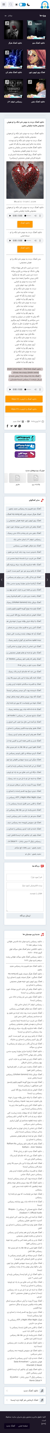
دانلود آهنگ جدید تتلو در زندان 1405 (28, 1151)
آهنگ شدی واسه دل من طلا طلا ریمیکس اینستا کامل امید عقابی (23, 810)
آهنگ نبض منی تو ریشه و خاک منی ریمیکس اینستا (23, 533)
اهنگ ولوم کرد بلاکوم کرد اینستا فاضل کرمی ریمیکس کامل (23, 835)
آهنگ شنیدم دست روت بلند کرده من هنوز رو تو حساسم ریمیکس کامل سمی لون (23, 552)
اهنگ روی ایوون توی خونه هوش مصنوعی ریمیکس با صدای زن (23, 520)
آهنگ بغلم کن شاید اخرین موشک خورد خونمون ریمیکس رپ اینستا (23, 527)
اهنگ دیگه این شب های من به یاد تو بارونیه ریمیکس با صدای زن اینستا (23, 772)
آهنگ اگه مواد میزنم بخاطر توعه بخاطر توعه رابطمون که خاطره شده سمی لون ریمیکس (23, 696)
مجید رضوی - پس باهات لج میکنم (28, 847)
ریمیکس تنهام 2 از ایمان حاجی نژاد (27, 539)
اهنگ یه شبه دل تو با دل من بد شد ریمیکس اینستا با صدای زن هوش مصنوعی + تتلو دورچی (23, 778)
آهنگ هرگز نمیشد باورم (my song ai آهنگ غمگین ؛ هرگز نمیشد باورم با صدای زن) (23, 514)
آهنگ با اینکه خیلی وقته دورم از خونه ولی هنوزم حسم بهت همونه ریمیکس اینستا (23, 621)
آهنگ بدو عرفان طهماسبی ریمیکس (27, 545)
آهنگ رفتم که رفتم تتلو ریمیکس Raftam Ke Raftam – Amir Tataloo (23, 659)
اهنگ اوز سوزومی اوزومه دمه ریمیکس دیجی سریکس (23, 822)
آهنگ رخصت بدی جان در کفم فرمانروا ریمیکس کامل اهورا (23, 596)
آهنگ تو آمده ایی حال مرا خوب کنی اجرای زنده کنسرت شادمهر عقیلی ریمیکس (23, 722)
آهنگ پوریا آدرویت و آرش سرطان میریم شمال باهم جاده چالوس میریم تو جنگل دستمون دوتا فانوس (23, 784)
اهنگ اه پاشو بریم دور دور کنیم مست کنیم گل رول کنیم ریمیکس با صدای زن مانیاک (23, 571)
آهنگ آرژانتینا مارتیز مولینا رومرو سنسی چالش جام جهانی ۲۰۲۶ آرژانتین (23, 583)
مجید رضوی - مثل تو (33, 854)
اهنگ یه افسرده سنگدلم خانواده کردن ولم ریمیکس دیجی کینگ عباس (23, 684)
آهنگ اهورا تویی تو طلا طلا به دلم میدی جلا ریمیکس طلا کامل (23, 747)
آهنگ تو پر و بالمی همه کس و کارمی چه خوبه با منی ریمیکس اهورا (23, 740)
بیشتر (10, 15)
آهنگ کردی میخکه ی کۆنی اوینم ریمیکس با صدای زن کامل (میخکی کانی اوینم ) (23, 753)
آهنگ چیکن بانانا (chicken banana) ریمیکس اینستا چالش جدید (23, 602)
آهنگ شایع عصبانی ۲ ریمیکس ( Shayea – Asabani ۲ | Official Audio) (23, 715)
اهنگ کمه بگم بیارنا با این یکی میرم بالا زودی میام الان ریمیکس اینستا (23, 678)
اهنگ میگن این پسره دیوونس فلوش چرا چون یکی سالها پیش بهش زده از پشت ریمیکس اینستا (23, 759)
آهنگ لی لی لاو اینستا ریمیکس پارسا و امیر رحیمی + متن (23, 766)
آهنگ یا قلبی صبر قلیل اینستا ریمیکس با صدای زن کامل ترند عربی (23, 803)
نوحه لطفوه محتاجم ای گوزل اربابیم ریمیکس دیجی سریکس (23, 640)
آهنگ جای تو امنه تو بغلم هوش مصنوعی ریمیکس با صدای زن (23, 652)
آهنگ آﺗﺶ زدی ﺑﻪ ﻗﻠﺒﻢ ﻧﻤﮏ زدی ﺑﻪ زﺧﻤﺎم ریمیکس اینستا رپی (23, 627)
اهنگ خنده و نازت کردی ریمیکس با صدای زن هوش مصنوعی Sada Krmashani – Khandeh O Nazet (23, 828)
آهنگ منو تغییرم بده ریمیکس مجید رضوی (25, 508)
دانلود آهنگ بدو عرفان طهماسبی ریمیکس (25, 1008)
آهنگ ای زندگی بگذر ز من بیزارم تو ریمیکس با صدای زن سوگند (23, 577)
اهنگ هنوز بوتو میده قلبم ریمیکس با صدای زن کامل (23, 728)
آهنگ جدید (17, 421)
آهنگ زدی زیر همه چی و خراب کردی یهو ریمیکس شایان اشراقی (23, 589)
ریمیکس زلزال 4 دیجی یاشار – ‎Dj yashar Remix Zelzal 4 (23, 841)
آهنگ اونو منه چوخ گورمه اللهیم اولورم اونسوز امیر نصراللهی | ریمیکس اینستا (23, 608)
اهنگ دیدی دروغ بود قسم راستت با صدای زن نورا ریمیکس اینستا (23, 791)
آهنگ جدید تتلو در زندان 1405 (29, 665)
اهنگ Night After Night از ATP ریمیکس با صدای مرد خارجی (23, 797)
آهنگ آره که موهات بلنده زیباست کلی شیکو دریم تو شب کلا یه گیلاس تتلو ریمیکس (23, 633)
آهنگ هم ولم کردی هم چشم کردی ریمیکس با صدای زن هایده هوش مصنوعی (23, 734)
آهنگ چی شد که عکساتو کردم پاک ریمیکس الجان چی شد (23, 671)
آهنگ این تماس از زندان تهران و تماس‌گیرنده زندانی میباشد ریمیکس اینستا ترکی (23, 646)
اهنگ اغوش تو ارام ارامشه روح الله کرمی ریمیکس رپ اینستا (23, 615)
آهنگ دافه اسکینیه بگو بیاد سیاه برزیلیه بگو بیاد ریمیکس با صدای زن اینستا (23, 564)
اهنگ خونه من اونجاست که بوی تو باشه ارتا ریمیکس (23, 703)
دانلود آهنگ (25, 223)
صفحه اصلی (23, 1426)
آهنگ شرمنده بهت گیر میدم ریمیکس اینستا (24, 690)
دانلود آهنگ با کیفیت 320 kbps (24, 409)
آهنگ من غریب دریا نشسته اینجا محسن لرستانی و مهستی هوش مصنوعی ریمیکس (23, 558)
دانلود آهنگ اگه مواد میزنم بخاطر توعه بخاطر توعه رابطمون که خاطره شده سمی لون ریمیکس (24, 1186)
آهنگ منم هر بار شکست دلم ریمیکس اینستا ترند (23, 816)
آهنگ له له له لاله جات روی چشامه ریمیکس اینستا (23, 709)
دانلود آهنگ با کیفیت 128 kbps (24, 399)
